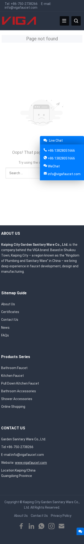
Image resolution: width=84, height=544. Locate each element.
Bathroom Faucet (14, 368)
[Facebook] (21, 526)
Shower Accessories (16, 399)
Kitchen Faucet (12, 376)
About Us (8, 304)
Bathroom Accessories (18, 391)
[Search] (76, 21)
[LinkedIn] (31, 526)
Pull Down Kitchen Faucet (20, 383)
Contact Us (9, 319)
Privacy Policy (61, 516)
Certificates (10, 312)
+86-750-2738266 (24, 4)
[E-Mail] (61, 526)
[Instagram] (51, 526)
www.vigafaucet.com (31, 463)
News (5, 327)
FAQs (5, 335)
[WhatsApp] (41, 526)
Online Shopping (13, 406)
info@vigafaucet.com (21, 7)
